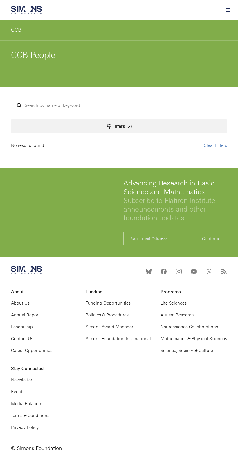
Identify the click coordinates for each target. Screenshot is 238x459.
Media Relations (27, 403)
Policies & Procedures (107, 315)
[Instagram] (179, 271)
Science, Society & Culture (187, 350)
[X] (209, 271)
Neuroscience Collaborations (189, 326)
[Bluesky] (149, 271)
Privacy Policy (25, 427)
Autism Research (177, 315)
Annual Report (25, 315)
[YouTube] (194, 271)
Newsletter (21, 379)
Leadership (22, 326)
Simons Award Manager (109, 326)
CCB (16, 30)
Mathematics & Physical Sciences (194, 338)
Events (17, 391)
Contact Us (22, 338)
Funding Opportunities (108, 303)
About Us (20, 303)
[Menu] (228, 10)
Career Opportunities (31, 350)
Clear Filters (215, 145)
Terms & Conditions (30, 415)
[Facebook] (164, 271)
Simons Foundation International (118, 338)
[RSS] (224, 271)
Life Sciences (174, 303)
